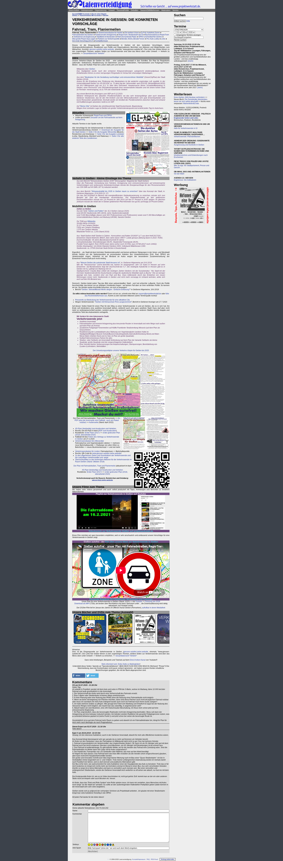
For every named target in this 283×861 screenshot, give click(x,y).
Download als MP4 (82, 603)
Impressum (141, 859)
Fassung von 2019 (152, 601)
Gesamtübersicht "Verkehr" (94, 53)
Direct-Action (74, 10)
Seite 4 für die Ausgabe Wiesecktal (102, 132)
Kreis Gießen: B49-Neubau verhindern (189, 97)
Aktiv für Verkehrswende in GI (185, 128)
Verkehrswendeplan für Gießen (110, 33)
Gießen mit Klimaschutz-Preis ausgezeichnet (113, 302)
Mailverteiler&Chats (191, 103)
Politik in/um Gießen (99, 14)
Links (163, 39)
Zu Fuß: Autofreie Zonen (150, 33)
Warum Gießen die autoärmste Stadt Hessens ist (100, 263)
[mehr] (190, 61)
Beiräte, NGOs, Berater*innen (133, 39)
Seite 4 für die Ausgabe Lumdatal (110, 134)
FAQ (148, 859)
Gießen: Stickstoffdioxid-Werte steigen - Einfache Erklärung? (106, 289)
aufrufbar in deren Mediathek (153, 608)
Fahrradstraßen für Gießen (82, 35)
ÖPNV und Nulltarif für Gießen (150, 37)
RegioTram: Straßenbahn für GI (131, 35)
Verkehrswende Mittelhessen (90, 15)
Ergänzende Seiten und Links (186, 118)
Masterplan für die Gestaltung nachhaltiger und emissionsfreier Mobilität (114, 77)
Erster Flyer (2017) (92, 433)
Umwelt (111, 10)
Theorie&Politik (123, 10)
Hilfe (188, 21)
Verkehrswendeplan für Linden (87, 451)
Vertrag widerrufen (167, 859)
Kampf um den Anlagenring (106, 35)
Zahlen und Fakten (95, 211)
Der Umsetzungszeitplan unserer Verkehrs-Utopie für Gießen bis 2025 (121, 350)
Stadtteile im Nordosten (106, 37)
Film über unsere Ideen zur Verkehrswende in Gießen (131, 541)
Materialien (165, 10)
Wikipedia (91, 221)
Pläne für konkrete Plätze (127, 37)
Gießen (105, 15)
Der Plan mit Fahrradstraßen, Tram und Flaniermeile (94, 466)
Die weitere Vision (132, 33)
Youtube (139, 601)
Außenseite (93, 422)
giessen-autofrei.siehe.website (101, 49)
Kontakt (135, 859)
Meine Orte (84, 106)
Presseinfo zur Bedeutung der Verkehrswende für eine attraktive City (102, 300)
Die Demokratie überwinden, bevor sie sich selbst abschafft (191, 100)
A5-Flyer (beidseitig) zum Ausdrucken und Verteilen (95, 429)
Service (175, 10)
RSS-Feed (154, 859)
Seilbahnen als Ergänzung (84, 37)
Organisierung (100, 10)
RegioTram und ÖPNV (103, 115)
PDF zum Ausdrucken (107, 431)
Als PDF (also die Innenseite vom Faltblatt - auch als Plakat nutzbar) (97, 420)
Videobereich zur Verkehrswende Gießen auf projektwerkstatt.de (121, 531)
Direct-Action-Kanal (137, 660)
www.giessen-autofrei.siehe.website (106, 453)
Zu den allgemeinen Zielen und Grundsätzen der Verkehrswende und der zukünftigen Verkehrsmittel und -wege (103, 456)
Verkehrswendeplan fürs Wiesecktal (89, 441)
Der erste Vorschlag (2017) (82, 41)
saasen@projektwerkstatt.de (149, 294)
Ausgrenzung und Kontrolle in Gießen (189, 145)
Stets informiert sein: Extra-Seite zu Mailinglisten (120, 664)
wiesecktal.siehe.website (102, 480)
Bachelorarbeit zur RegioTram (157, 35)
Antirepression (87, 10)
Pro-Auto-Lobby (153, 39)
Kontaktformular (101, 41)
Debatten (134, 10)
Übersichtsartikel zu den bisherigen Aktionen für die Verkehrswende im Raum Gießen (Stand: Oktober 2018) (103, 461)
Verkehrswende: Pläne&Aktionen (187, 137)
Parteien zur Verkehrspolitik (108, 39)
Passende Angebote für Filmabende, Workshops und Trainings (121, 599)
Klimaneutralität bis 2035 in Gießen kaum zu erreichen (115, 191)
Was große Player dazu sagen (84, 39)
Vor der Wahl (179, 174)
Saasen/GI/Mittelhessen (149, 10)
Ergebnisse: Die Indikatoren (185, 180)
